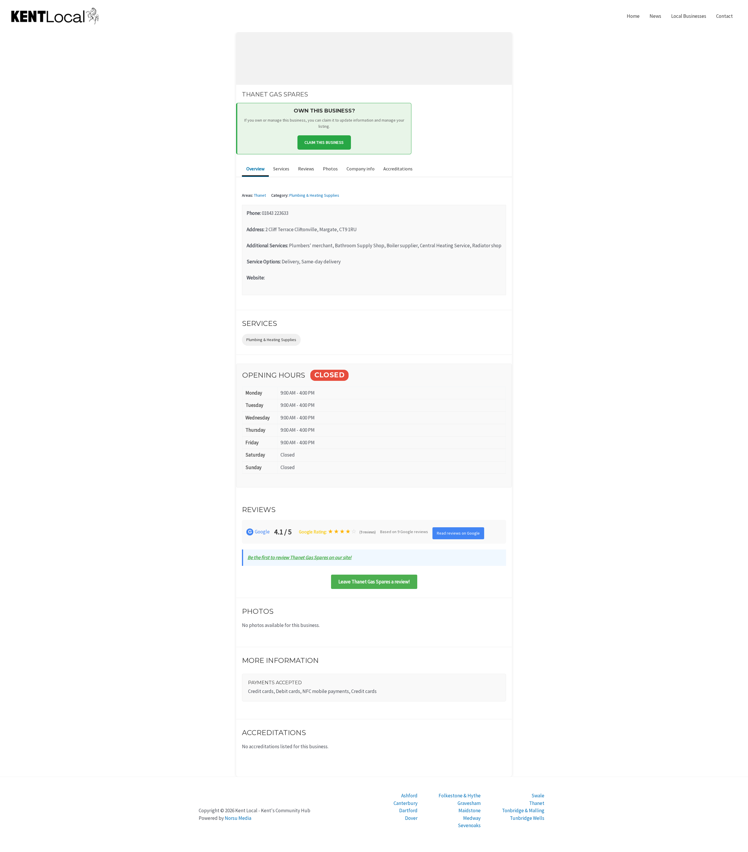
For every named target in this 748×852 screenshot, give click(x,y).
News (655, 16)
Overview (255, 169)
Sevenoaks (469, 825)
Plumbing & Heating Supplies (314, 195)
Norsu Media (238, 818)
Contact (724, 16)
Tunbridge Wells (527, 818)
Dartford (408, 810)
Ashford (409, 795)
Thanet (260, 195)
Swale (537, 795)
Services (281, 169)
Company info (361, 169)
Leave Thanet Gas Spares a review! (374, 581)
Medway (472, 818)
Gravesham (469, 803)
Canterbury (406, 803)
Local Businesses (688, 16)
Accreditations (398, 169)
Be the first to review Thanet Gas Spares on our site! (299, 557)
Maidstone (469, 810)
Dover (411, 818)
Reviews (306, 169)
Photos (330, 169)
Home (633, 16)
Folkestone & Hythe (460, 795)
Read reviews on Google (458, 533)
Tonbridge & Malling (523, 810)
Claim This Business (324, 142)
